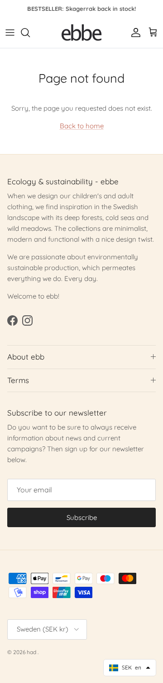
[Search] (30, 32)
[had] (81, 32)
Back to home (82, 126)
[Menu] (10, 32)
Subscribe (82, 517)
